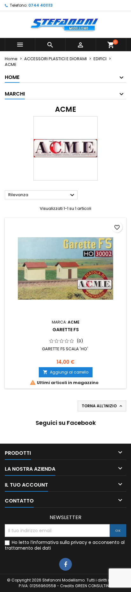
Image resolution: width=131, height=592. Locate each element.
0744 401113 (40, 5)
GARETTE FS (65, 329)
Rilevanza (42, 195)
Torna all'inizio (102, 406)
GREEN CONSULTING (93, 585)
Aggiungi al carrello (65, 372)
